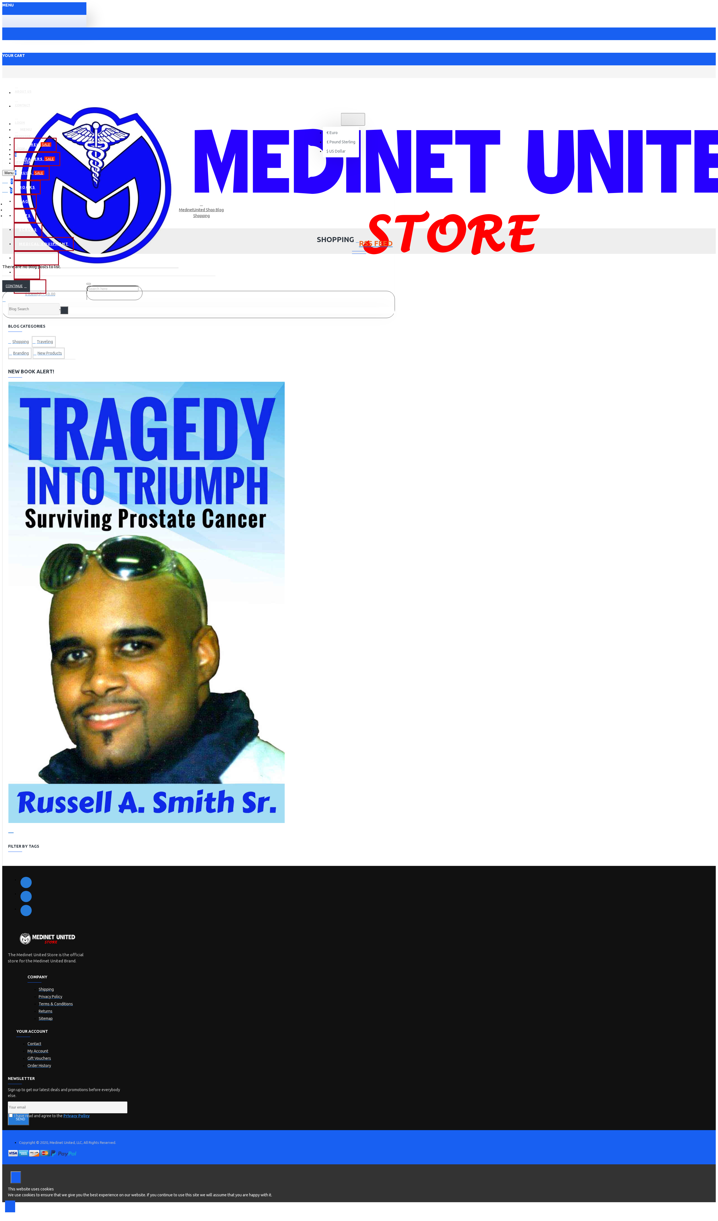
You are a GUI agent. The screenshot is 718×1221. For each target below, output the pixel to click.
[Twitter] (26, 896)
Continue (14, 286)
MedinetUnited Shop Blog (201, 210)
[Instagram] (26, 910)
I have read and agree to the (51, 1116)
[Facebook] (26, 882)
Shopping (201, 215)
